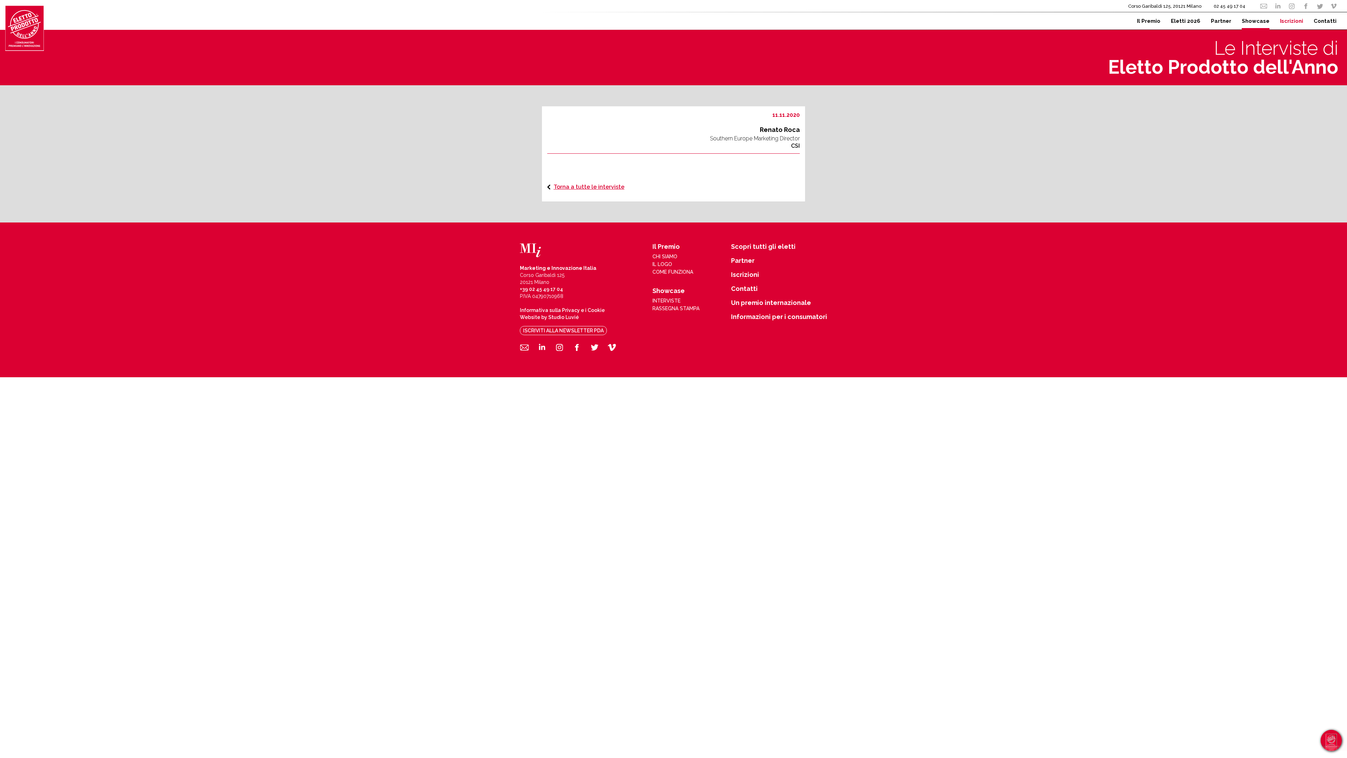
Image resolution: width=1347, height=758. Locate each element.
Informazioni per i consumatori (779, 317)
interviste (666, 300)
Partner (743, 261)
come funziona (672, 272)
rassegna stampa (675, 308)
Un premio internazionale (771, 303)
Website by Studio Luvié (549, 317)
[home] (24, 28)
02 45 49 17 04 (1229, 6)
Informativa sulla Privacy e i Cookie (562, 310)
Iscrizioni (745, 275)
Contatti (744, 289)
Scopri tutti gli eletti (763, 247)
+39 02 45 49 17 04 (541, 289)
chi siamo (664, 256)
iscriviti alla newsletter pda (563, 330)
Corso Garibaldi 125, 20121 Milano (1164, 6)
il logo (662, 264)
